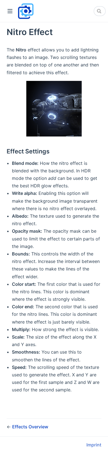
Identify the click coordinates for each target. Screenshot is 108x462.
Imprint (93, 445)
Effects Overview (30, 426)
